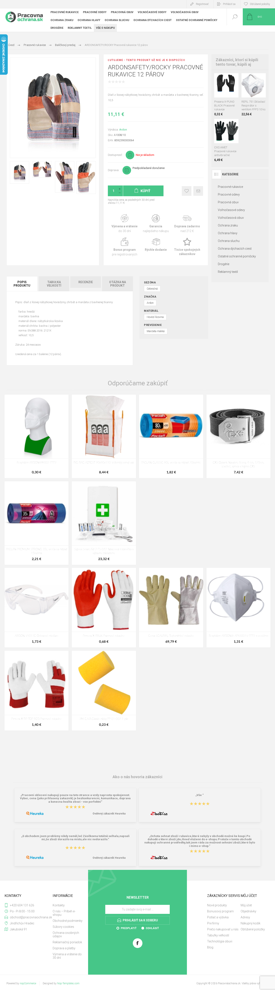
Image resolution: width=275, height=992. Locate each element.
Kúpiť (221, 86)
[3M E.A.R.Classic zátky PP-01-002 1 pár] (104, 690)
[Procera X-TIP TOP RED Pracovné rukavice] (37, 690)
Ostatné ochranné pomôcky (237, 256)
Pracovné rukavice (230, 186)
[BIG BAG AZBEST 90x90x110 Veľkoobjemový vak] (104, 436)
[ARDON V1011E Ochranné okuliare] (37, 607)
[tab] (22, 283)
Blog (210, 947)
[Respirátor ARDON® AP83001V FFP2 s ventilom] (238, 607)
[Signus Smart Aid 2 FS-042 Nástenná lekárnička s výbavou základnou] (104, 523)
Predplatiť (128, 928)
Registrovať (202, 4)
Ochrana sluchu (229, 241)
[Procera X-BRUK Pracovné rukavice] (104, 607)
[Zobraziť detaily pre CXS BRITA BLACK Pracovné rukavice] (226, 79)
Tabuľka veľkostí (54, 283)
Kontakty (59, 905)
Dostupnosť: (115, 154)
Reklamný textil (228, 271)
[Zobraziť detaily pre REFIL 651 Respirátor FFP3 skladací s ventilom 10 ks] (249, 79)
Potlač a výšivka (218, 917)
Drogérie (223, 264)
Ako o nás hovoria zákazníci (137, 777)
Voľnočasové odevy (231, 210)
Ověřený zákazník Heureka (109, 813)
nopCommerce (28, 983)
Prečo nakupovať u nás (222, 929)
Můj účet (246, 905)
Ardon (123, 129)
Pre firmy (213, 923)
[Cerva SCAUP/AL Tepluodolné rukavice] (171, 607)
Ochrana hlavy (227, 233)
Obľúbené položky (253, 929)
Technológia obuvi (219, 941)
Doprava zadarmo (187, 223)
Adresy (245, 917)
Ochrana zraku (228, 225)
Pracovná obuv (228, 202)
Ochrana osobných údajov (66, 934)
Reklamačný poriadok (67, 942)
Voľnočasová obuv (231, 217)
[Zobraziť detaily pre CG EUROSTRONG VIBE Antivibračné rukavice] (226, 124)
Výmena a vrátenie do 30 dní (67, 956)
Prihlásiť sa (229, 4)
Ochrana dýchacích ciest (235, 248)
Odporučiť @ (198, 191)
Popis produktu (22, 283)
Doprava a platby (64, 948)
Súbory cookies (63, 926)
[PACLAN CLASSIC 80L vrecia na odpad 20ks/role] (171, 436)
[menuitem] (68, 905)
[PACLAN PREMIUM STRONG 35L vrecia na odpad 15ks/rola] (37, 523)
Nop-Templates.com (68, 983)
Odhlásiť (152, 928)
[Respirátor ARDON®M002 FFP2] (37, 436)
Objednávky (248, 911)
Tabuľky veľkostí (218, 935)
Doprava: (113, 170)
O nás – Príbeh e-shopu (64, 913)
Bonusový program (220, 911)
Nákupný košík (250, 923)
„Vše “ (200, 795)
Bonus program (124, 247)
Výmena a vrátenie (124, 223)
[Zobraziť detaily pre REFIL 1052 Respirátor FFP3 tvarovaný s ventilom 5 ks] (258, 79)
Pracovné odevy (229, 194)
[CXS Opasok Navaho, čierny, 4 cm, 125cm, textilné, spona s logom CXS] (238, 436)
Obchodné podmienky (67, 920)
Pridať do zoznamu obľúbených (231, 86)
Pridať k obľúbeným (186, 191)
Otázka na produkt (117, 283)
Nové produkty (217, 905)
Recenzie (85, 282)
